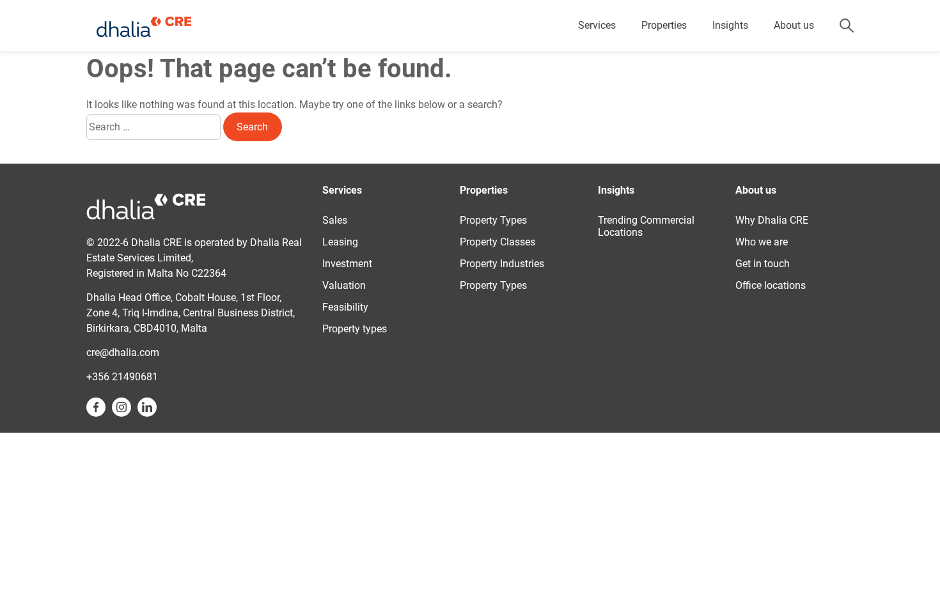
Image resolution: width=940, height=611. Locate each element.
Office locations (770, 285)
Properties (664, 25)
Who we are (761, 242)
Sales (334, 220)
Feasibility (345, 307)
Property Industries (502, 264)
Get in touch (762, 264)
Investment (347, 264)
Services (597, 25)
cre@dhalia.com (122, 352)
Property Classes (497, 242)
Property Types (493, 220)
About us (794, 25)
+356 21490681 (122, 377)
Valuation (344, 285)
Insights (730, 25)
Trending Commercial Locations (646, 226)
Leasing (340, 242)
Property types (354, 329)
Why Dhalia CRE (771, 220)
